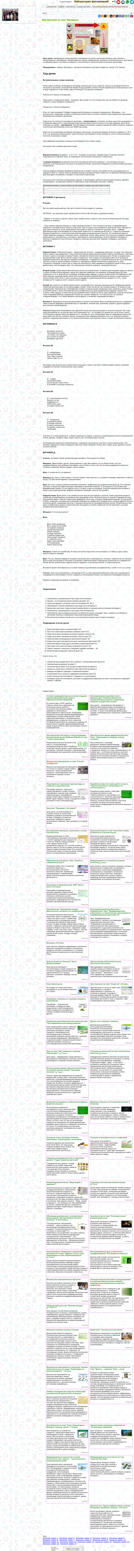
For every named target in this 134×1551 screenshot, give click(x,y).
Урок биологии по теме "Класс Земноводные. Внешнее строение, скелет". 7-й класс (66, 1426)
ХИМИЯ (61, 7)
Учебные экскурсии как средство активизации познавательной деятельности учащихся (66, 1392)
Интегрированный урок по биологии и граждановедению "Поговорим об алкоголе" (109, 1252)
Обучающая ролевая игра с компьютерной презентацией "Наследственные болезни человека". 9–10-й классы (65, 1218)
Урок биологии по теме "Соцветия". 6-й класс (109, 984)
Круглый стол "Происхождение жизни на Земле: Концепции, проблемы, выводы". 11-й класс (110, 1507)
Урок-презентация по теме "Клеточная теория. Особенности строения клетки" (109, 831)
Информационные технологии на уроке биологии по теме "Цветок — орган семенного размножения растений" (66, 1459)
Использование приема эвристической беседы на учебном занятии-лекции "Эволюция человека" (66, 1070)
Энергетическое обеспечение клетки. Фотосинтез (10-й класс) (105, 962)
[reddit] (114, 16)
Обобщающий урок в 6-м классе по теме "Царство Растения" (107, 1458)
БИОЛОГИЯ (51, 7)
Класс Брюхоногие (54, 984)
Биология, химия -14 (103, 1542)
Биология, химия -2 (67, 1538)
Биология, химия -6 (50, 1540)
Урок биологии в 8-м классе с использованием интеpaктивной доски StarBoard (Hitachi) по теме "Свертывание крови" (67, 737)
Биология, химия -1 (50, 1538)
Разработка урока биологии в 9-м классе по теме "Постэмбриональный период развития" (67, 1022)
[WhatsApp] (126, 16)
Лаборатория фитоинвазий (92, 1)
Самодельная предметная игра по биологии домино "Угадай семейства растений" (65, 1159)
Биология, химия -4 (100, 1538)
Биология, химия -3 (83, 1538)
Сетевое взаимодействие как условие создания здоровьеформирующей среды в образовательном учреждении (67, 698)
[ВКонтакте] (99, 16)
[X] (105, 16)
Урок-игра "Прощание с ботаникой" (61, 808)
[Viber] (123, 16)
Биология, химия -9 (100, 1540)
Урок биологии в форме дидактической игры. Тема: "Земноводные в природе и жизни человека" (109, 737)
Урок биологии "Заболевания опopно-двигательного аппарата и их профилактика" (66, 910)
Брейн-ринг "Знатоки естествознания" (106, 1330)
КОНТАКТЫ (71, 7)
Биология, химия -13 (86, 1542)
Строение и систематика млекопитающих (107, 1182)
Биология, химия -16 (51, 1544)
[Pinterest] (131, 16)
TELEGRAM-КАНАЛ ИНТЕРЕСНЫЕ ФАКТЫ (110, 7)
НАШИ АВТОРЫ (84, 7)
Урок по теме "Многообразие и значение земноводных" (63, 1052)
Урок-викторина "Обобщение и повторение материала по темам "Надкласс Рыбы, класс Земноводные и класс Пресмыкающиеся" (65, 1253)
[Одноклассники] (102, 16)
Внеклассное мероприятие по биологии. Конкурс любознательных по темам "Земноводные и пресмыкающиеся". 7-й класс (67, 1369)
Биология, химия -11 (51, 1542)
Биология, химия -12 (68, 1542)
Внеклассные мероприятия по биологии (64, 1279)
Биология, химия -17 (68, 1544)
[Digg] (111, 16)
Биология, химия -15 (121, 1542)
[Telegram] (129, 16)
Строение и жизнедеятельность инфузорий (108, 1137)
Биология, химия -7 (67, 1540)
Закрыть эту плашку (72, 1549)
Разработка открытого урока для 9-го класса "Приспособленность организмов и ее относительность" (109, 786)
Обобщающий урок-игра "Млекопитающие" (65, 1306)
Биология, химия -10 (117, 1540)
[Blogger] (108, 16)
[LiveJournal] (117, 16)
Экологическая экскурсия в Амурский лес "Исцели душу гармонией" (107, 1426)
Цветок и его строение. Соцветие (104, 1021)
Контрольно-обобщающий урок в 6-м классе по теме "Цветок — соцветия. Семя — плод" (110, 1368)
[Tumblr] (120, 16)
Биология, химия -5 (117, 1538)
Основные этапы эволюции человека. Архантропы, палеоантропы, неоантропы (64, 1138)
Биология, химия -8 (83, 1540)
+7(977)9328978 (66, 2)
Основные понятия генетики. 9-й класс (63, 1330)
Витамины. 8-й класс (55, 943)
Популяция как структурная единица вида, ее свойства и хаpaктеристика (65, 785)
